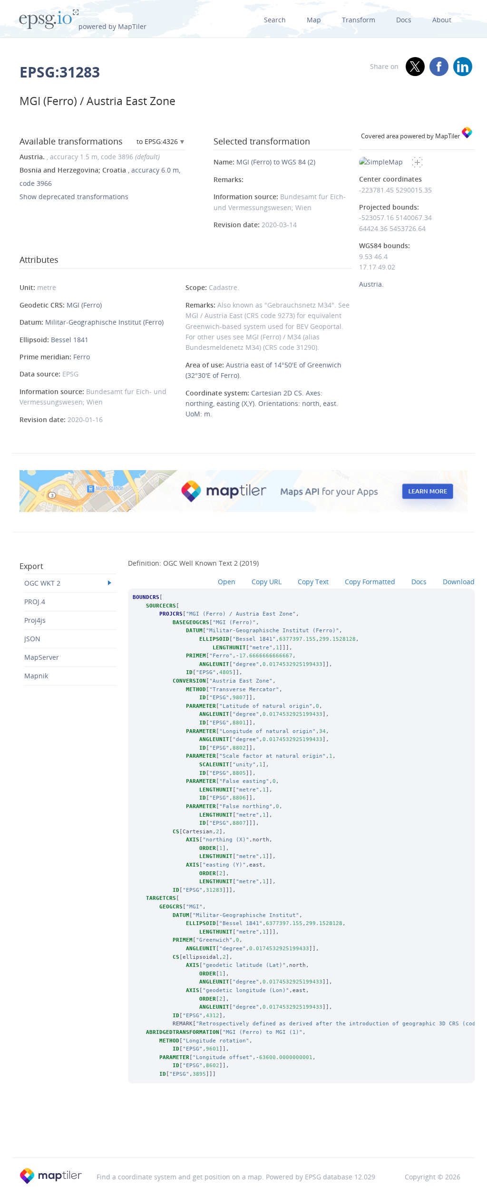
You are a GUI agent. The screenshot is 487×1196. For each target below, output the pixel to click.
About (441, 19)
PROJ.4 (34, 601)
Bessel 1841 (69, 339)
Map (314, 19)
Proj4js (35, 620)
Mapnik (36, 675)
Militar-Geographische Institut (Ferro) (104, 322)
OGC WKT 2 (42, 583)
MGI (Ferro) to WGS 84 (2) (275, 161)
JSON (32, 638)
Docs (403, 19)
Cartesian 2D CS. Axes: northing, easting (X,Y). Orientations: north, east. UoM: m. (261, 403)
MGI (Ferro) (84, 304)
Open (226, 581)
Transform (358, 19)
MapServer (41, 657)
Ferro (81, 356)
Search (275, 19)
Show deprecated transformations (73, 196)
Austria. (371, 284)
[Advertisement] (243, 1133)
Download (459, 581)
